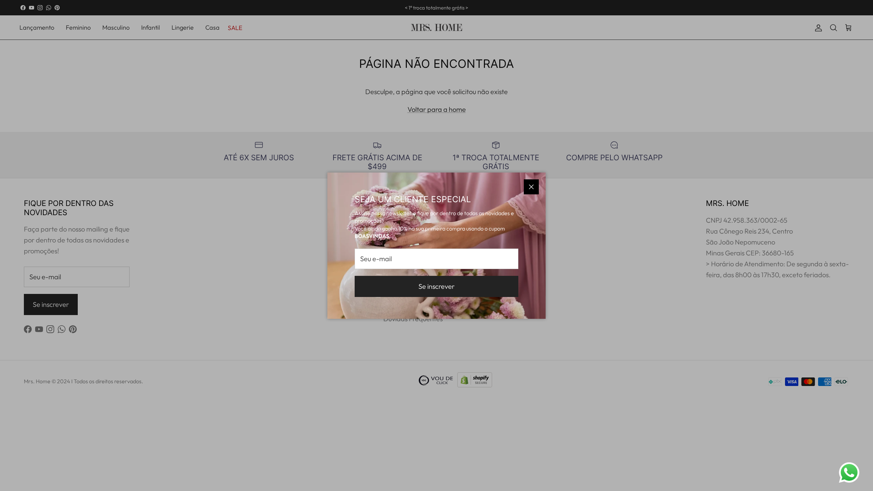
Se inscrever (436, 286)
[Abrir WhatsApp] (849, 472)
